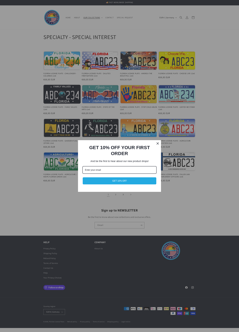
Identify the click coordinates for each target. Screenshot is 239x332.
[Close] (157, 143)
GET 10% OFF (119, 181)
